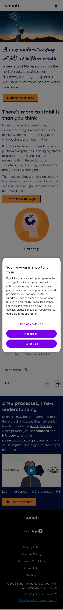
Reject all (31, 343)
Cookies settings (31, 324)
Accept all (31, 333)
